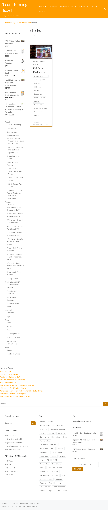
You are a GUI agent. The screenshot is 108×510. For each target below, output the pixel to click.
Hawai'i (53, 456)
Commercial (44, 437)
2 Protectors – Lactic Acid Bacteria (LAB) (15, 214)
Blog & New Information (21, 22)
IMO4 (55, 460)
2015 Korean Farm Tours (15, 179)
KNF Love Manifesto (12, 197)
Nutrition (59, 479)
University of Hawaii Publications (16, 142)
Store (7, 320)
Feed (65, 437)
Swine (42, 491)
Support (10, 350)
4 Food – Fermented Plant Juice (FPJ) (14, 227)
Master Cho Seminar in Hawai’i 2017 (15, 396)
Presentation (45, 487)
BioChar (60, 425)
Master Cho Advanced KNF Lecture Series (17, 385)
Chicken (51, 433)
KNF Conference (11, 471)
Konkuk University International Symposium (15, 150)
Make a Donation (13, 337)
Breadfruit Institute (58, 429)
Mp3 (63, 475)
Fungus (60, 448)
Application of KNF (12, 282)
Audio (50, 422)
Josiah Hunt (44, 464)
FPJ (52, 448)
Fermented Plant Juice (49, 445)
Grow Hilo (44, 456)
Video (65, 491)
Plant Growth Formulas (12, 292)
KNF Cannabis (6, 371)
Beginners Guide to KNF (10, 377)
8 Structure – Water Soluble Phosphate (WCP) (14, 257)
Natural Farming (46, 479)
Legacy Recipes (13, 278)
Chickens (10, 313)
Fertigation (44, 448)
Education (56, 437)
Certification (11, 128)
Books (9, 326)
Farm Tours (11, 169)
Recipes (8, 202)
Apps (9, 323)
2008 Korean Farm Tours (15, 172)
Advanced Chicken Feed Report (13, 393)
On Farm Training (14, 124)
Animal (42, 422)
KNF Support (10, 468)
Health (62, 456)
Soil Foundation (59, 487)
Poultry (58, 483)
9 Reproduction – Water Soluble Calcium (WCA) (15, 266)
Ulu (58, 491)
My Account (11, 341)
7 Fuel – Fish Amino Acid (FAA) (14, 249)
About (7, 122)
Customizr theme (32, 506)
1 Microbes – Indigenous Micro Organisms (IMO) (14, 207)
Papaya (43, 483)
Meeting (55, 471)
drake (37, 122)
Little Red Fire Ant (55, 468)
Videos (9, 330)
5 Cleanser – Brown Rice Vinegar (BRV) (14, 233)
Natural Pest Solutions (12, 298)
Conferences (12, 132)
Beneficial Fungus (47, 425)
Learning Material (14, 334)
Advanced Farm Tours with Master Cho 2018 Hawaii (21, 391)
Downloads (12, 344)
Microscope (44, 475)
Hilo (41, 460)
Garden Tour (45, 452)
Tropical (51, 491)
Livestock (8, 310)
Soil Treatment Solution (12, 286)
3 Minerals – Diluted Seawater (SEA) (14, 221)
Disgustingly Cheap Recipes (14, 273)
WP (11, 506)
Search (78, 469)
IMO (47, 460)
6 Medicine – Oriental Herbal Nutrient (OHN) (15, 241)
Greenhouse (57, 452)
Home (7, 22)
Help (7, 347)
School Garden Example (12, 163)
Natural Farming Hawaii (16, 503)
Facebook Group (13, 354)
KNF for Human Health (13, 305)
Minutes (55, 475)
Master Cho (44, 471)
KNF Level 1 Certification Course (13, 388)
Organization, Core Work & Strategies (14, 191)
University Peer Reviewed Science (13, 136)
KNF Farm (8, 464)
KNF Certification (11, 475)
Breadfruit (44, 429)
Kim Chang (56, 464)
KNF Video (9, 461)
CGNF (42, 433)
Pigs (8, 316)
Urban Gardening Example (13, 157)
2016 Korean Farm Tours (15, 185)
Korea (42, 468)
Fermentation (45, 441)
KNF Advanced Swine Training (12, 380)
